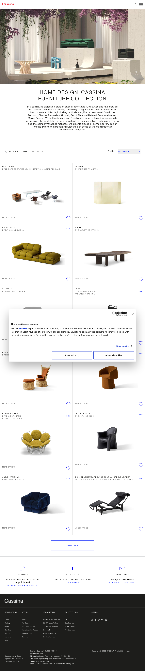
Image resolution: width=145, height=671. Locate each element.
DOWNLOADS (72, 583)
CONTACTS (23, 575)
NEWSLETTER (122, 575)
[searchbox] (135, 4)
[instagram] (92, 621)
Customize (70, 355)
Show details (122, 346)
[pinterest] (99, 621)
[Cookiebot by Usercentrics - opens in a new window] (114, 313)
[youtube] (102, 621)
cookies (23, 328)
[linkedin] (105, 621)
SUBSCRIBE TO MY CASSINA (122, 583)
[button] (141, 4)
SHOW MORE (72, 545)
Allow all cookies (113, 355)
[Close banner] (133, 314)
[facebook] (95, 621)
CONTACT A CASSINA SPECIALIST (23, 586)
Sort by (111, 151)
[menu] (141, 4)
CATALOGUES (72, 575)
